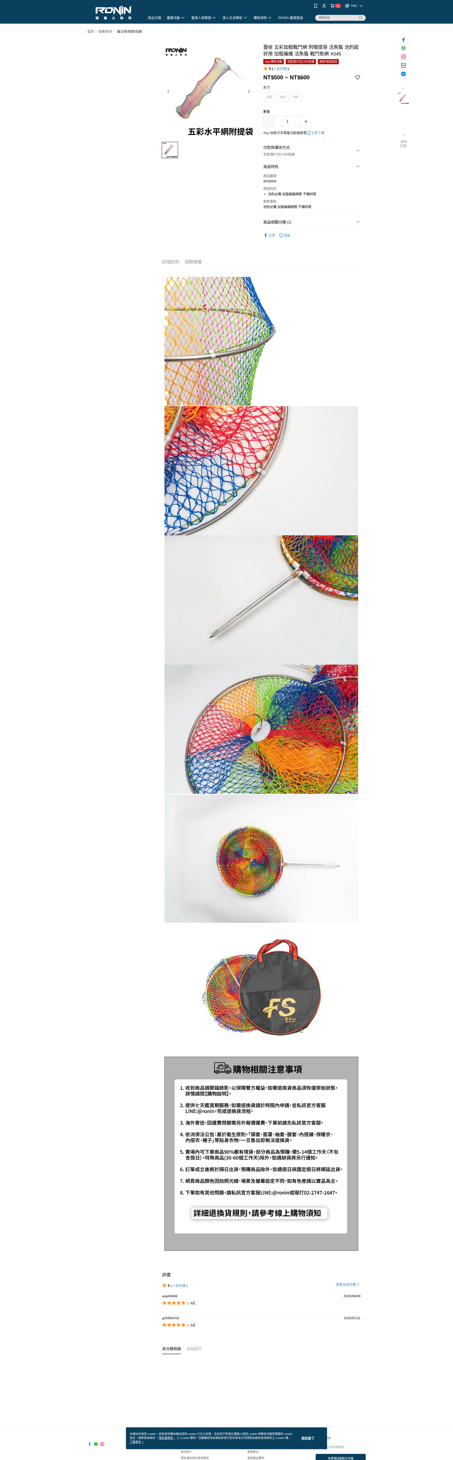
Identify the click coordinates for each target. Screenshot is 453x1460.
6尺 (282, 97)
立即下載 (317, 133)
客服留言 (253, 1452)
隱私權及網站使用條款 (195, 1458)
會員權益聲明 (255, 1458)
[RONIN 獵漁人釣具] (113, 12)
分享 (271, 235)
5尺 (269, 97)
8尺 (295, 97)
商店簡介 (186, 1452)
